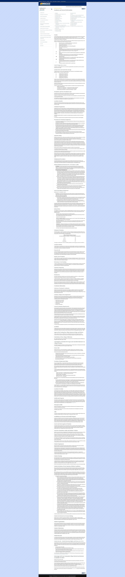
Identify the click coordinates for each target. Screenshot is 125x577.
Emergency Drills (73, 13)
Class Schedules (55, 1)
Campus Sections (42, 40)
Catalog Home (42, 12)
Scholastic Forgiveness (59, 16)
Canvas (51, 1)
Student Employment (74, 18)
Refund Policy (57, 19)
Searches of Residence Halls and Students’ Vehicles (78, 17)
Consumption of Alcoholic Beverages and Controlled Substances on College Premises (63, 26)
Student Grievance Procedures (44, 28)
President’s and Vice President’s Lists (61, 14)
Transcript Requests (63, 1)
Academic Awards (58, 15)
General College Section (43, 16)
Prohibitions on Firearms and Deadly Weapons (77, 15)
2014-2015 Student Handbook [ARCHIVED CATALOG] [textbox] (73, 6)
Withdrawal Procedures (59, 18)
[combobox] (75, 6)
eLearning (48, 1)
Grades (57, 13)
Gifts (71, 14)
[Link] (45, 5)
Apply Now (58, 1)
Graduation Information (59, 21)
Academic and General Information (45, 33)
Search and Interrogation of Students (76, 16)
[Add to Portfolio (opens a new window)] (82, 8)
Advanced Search (42, 10)
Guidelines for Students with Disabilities (45, 35)
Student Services (42, 31)
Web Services (44, 1)
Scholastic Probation (58, 20)
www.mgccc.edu (79, 37)
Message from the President (44, 14)
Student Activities (42, 21)
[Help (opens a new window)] (84, 8)
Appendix (41, 43)
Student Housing (73, 19)
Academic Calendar (43, 18)
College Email (40, 1)
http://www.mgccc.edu (57, 320)
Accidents (57, 22)
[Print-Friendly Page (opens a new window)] (83, 8)
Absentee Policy (58, 17)
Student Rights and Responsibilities (45, 26)
